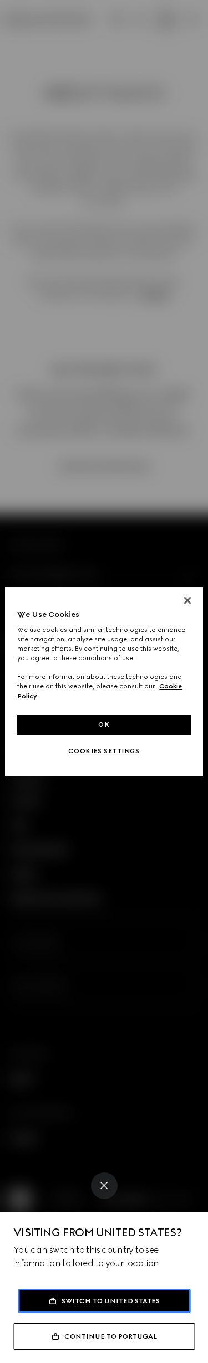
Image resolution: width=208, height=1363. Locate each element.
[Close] (104, 1185)
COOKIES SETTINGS (103, 751)
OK (103, 724)
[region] (103, 681)
